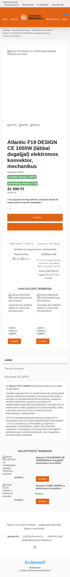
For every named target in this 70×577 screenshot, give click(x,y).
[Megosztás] (9, 237)
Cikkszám (11, 172)
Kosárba (37, 217)
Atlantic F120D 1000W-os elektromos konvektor (50, 487)
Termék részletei (14, 368)
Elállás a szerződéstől (34, 528)
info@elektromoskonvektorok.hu (36, 540)
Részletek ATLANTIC (17, 376)
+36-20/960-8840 (43, 5)
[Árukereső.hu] (35, 563)
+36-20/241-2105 (28, 5)
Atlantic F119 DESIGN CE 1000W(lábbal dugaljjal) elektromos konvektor (50, 460)
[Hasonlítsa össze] (35, 226)
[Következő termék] (66, 33)
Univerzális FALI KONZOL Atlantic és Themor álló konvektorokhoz (20, 308)
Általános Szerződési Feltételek (21, 525)
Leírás (8, 360)
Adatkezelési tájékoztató (50, 525)
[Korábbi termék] (63, 33)
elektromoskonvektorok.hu (39, 570)
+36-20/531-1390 (57, 5)
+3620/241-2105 (55, 536)
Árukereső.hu (35, 568)
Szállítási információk (10, 2)
